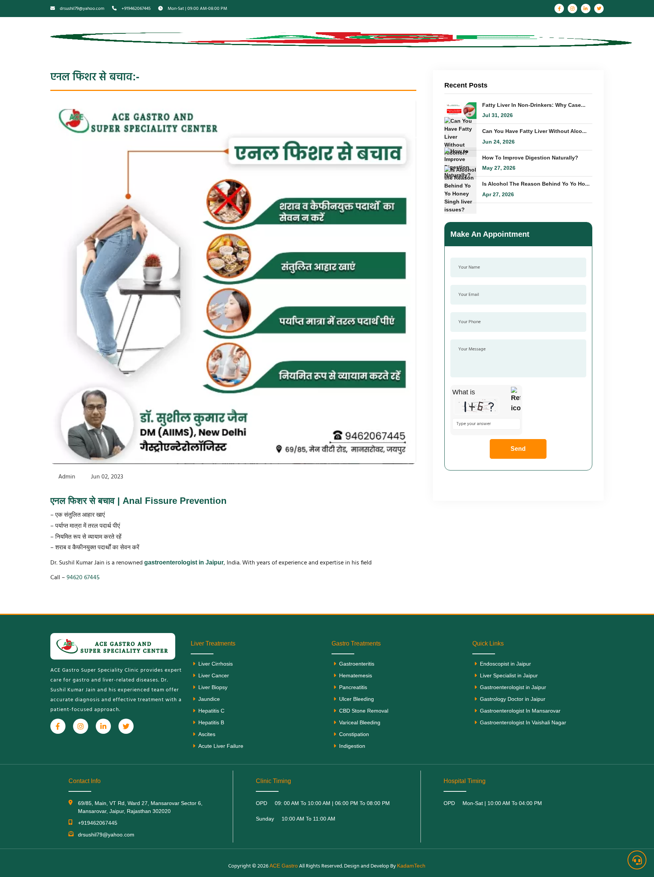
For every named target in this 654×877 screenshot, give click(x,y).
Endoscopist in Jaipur (505, 664)
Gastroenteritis (356, 664)
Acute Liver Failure (220, 746)
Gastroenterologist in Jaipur (513, 687)
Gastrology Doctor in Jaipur (512, 699)
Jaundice (209, 699)
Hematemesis (355, 675)
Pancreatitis (353, 687)
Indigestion (352, 746)
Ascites (206, 734)
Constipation (354, 734)
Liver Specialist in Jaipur (509, 675)
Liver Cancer (213, 675)
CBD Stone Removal (363, 711)
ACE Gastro (283, 866)
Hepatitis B (211, 722)
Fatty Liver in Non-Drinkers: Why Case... (533, 105)
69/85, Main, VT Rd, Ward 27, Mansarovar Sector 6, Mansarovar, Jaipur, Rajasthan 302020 (140, 807)
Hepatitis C (211, 711)
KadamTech (411, 866)
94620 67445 (83, 578)
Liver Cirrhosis (215, 664)
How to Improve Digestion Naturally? (530, 158)
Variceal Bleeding (359, 722)
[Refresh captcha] (515, 400)
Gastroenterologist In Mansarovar (520, 711)
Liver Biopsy (212, 687)
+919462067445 (97, 823)
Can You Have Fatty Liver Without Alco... (534, 131)
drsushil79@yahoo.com (106, 835)
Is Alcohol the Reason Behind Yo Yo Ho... (536, 184)
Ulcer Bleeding (356, 699)
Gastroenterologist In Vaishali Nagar (523, 722)
